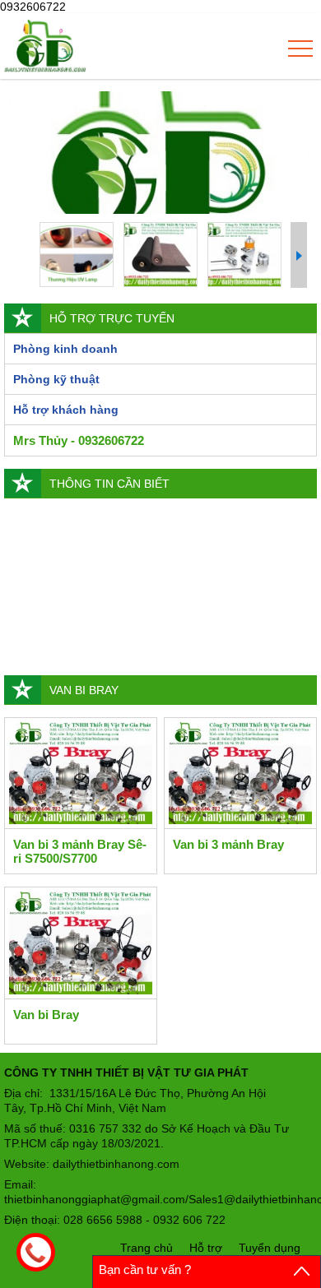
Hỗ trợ (205, 1247)
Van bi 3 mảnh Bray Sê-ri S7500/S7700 (80, 851)
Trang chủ (146, 1247)
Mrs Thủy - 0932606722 (78, 440)
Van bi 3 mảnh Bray (228, 844)
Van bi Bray (46, 1015)
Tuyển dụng (269, 1247)
